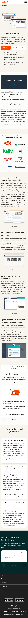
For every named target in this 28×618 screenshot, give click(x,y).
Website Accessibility (9, 614)
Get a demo (6, 47)
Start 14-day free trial (18, 47)
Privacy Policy (15, 611)
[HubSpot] (4, 2)
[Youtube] (11, 594)
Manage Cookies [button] (20, 614)
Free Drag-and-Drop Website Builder (13, 553)
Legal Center (6, 611)
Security (22, 611)
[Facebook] (4, 594)
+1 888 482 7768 (14, 370)
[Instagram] (8, 594)
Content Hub (4, 5)
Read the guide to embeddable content (14, 414)
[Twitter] (15, 594)
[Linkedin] (18, 594)
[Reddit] (22, 594)
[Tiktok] (25, 594)
